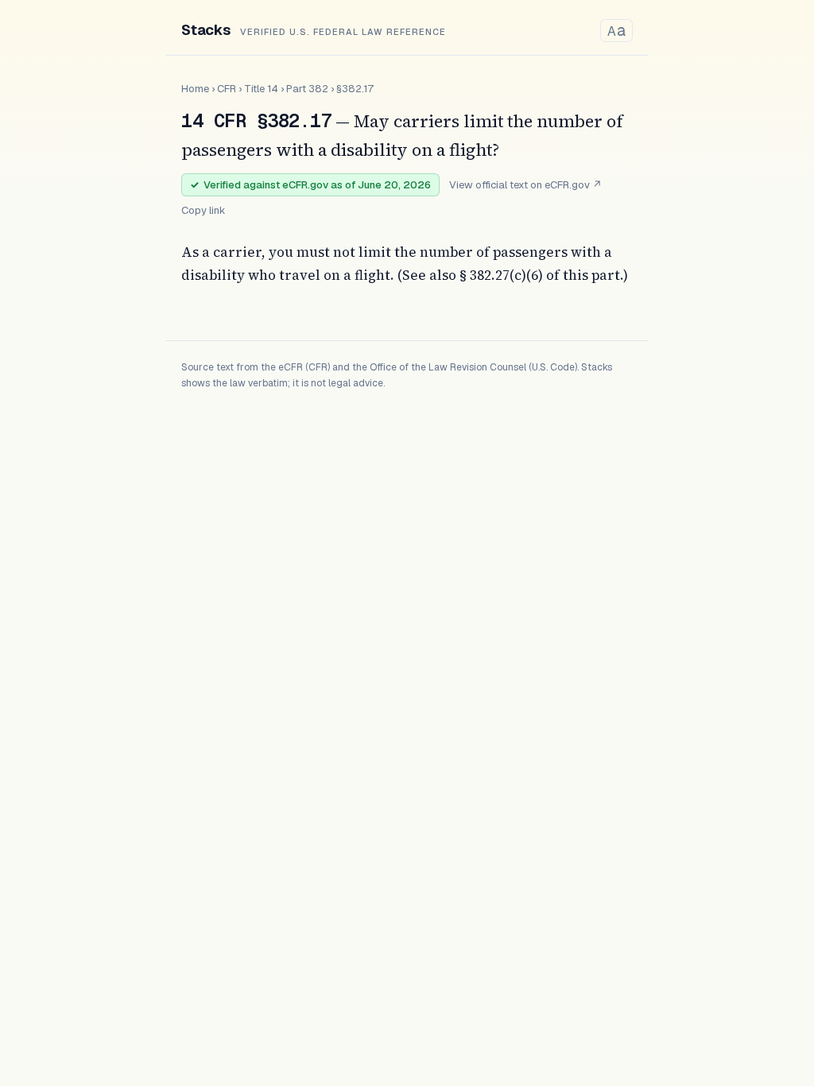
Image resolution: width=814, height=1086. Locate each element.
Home (195, 88)
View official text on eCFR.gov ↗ (525, 185)
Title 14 (261, 88)
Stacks (206, 30)
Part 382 (307, 88)
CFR (226, 88)
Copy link (203, 210)
